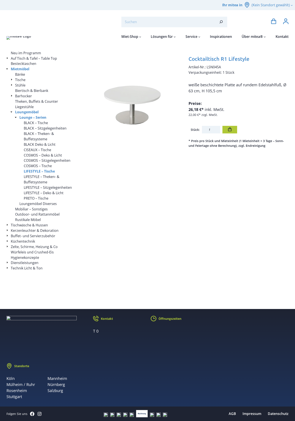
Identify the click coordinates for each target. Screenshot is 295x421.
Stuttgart (14, 396)
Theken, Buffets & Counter (36, 101)
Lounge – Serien (32, 117)
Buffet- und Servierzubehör (33, 236)
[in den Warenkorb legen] (229, 129)
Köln (10, 378)
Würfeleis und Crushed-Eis (32, 252)
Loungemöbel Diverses (38, 203)
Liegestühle (24, 106)
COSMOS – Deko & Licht (43, 155)
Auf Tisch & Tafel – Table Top (34, 58)
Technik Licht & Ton (27, 268)
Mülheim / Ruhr (20, 384)
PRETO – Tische (36, 198)
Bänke (20, 74)
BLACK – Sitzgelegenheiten (45, 128)
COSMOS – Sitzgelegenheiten (47, 160)
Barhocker (23, 96)
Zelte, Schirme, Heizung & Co (34, 246)
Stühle (20, 85)
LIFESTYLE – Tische (39, 171)
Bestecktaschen (23, 63)
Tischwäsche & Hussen (29, 225)
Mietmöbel (20, 69)
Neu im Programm (26, 53)
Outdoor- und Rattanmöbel (37, 214)
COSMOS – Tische (38, 165)
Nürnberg (56, 384)
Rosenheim (16, 390)
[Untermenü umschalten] (7, 58)
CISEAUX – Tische (37, 149)
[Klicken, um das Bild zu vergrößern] (132, 100)
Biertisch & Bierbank (31, 90)
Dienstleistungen (24, 262)
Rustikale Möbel (28, 219)
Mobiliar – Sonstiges (31, 209)
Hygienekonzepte (25, 257)
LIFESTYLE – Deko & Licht (43, 192)
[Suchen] (221, 22)
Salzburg (55, 390)
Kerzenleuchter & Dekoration (35, 230)
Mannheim (57, 378)
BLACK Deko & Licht (40, 144)
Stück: (195, 130)
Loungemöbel (27, 112)
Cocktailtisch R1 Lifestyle (219, 59)
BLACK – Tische (36, 122)
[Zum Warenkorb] (273, 22)
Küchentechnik (23, 241)
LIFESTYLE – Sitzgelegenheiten (48, 187)
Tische (20, 79)
